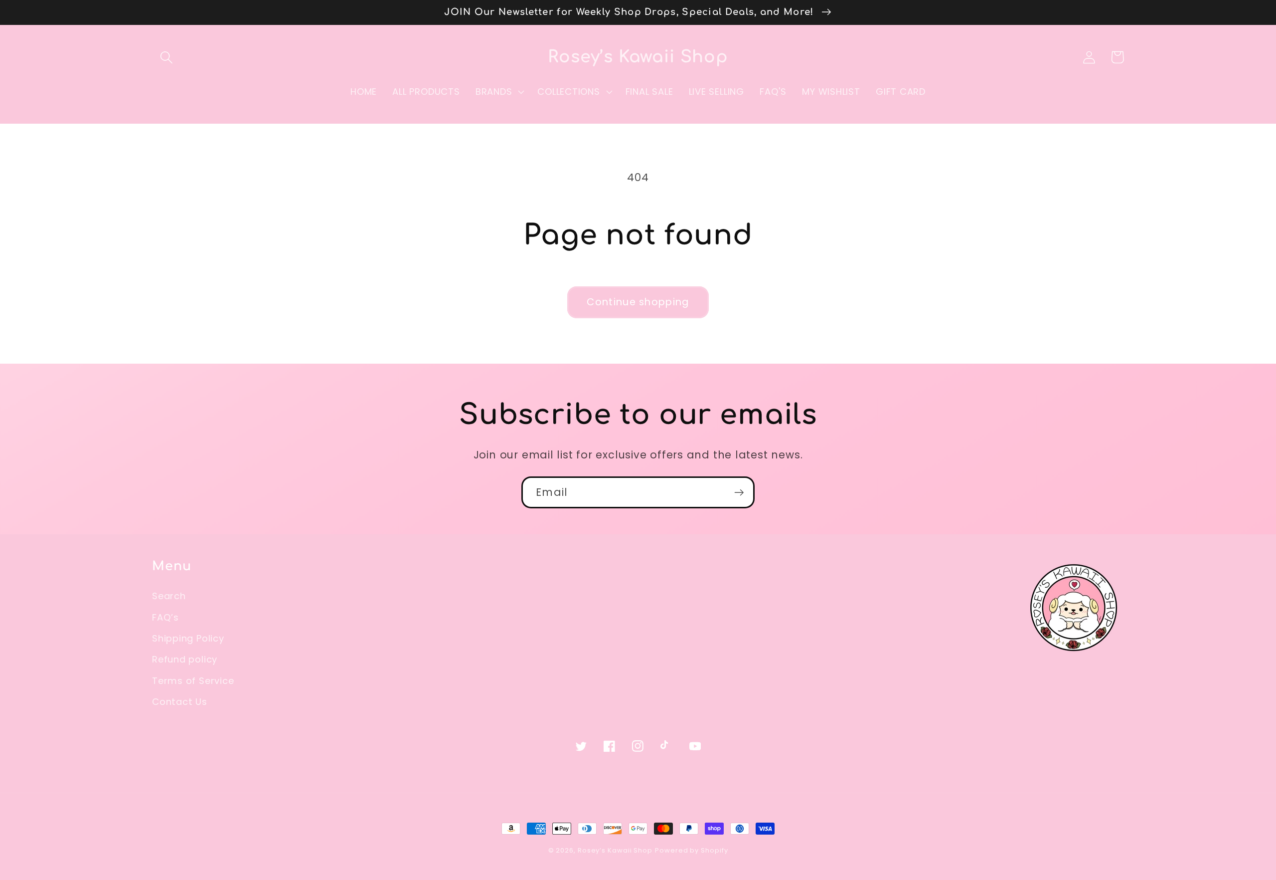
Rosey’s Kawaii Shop (615, 850)
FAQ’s (165, 617)
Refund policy (184, 659)
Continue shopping (638, 302)
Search (169, 596)
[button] (166, 57)
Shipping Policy (188, 638)
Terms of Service (193, 680)
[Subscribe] (739, 492)
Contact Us (179, 701)
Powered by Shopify (691, 850)
